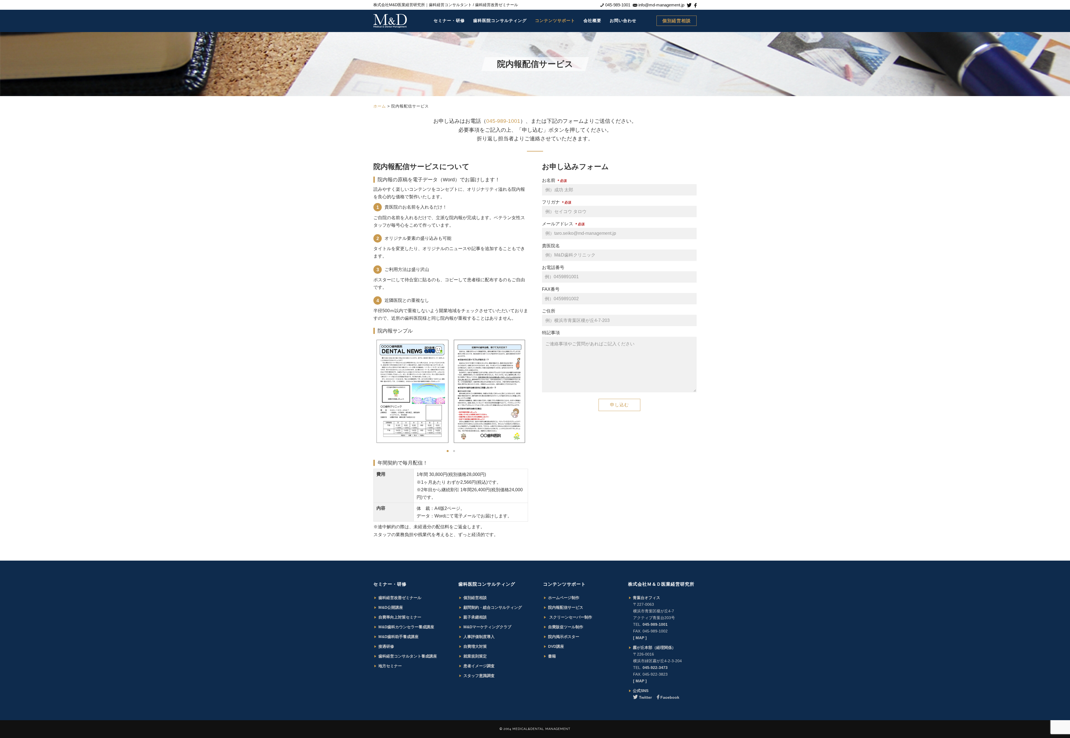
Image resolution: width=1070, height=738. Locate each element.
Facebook (669, 697)
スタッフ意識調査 (479, 675)
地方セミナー (390, 666)
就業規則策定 (475, 656)
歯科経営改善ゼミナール (399, 597)
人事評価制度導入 (479, 636)
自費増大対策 (475, 646)
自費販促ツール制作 (565, 627)
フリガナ (556, 202)
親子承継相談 (475, 617)
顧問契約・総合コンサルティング (492, 607)
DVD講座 (556, 646)
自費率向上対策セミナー (399, 617)
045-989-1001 (503, 121)
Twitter (645, 697)
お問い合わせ (623, 20)
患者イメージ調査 (479, 666)
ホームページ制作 (563, 597)
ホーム (379, 106)
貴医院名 (551, 245)
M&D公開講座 (390, 607)
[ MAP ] (640, 638)
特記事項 (551, 332)
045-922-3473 (655, 667)
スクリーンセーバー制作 (570, 617)
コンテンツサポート (555, 20)
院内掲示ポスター (563, 636)
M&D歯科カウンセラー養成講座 (406, 627)
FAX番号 (551, 289)
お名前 (554, 180)
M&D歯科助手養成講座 (398, 636)
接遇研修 (386, 646)
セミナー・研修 (449, 20)
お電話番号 (553, 267)
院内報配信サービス (565, 607)
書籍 (552, 656)
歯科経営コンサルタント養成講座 (407, 656)
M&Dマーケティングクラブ (487, 627)
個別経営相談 (676, 20)
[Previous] (362, 391)
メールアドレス (563, 223)
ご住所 (548, 311)
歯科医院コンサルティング (500, 20)
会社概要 (592, 20)
